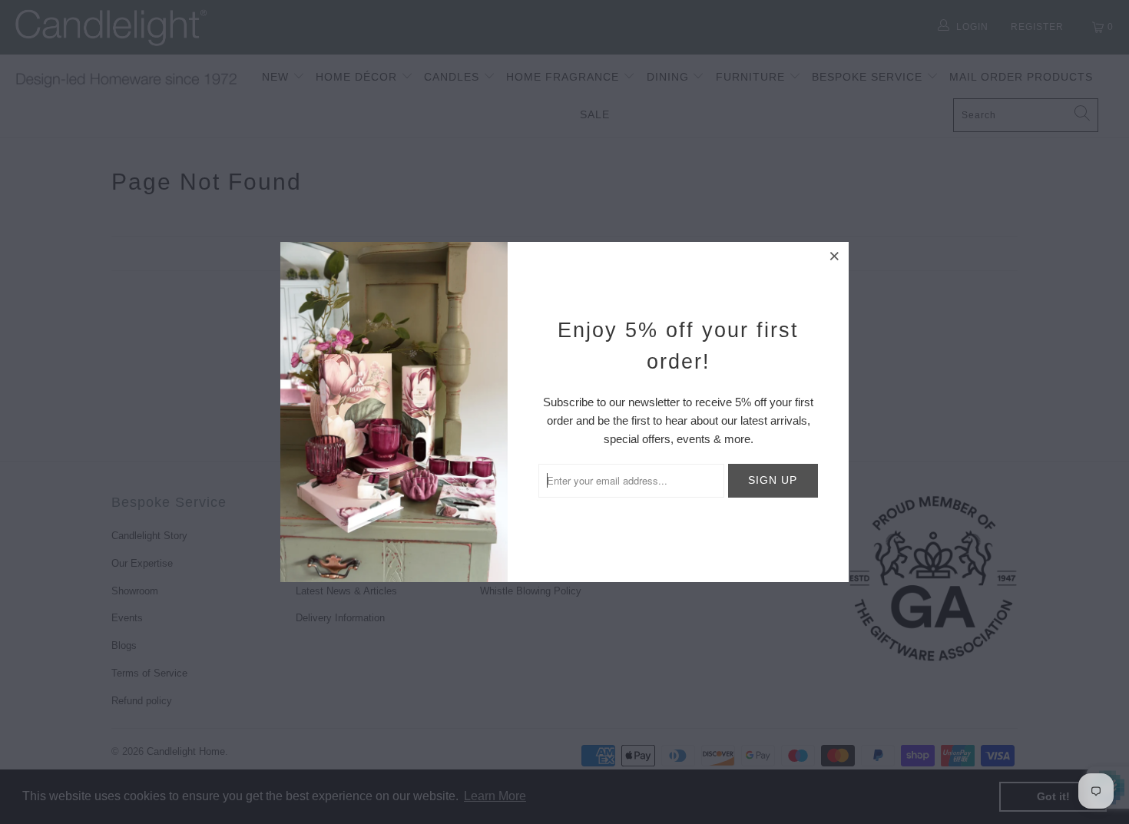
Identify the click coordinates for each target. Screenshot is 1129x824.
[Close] (835, 256)
